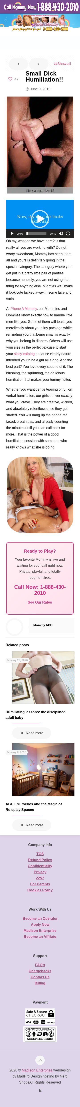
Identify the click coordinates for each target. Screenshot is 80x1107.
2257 (40, 878)
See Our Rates (40, 602)
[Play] (12, 233)
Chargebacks (40, 971)
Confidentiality (40, 866)
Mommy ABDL (43, 625)
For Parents (40, 884)
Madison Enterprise (40, 930)
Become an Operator (40, 918)
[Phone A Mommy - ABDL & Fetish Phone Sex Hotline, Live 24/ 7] (41, 6)
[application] (40, 219)
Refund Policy (40, 860)
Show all (64, 64)
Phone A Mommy (23, 309)
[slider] (36, 233)
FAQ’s (40, 965)
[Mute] (61, 233)
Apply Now (40, 924)
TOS (40, 854)
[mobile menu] (74, 7)
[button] (40, 219)
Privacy (40, 872)
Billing (40, 983)
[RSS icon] (40, 1090)
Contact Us (40, 977)
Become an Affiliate (40, 937)
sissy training (24, 354)
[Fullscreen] (68, 233)
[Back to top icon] (40, 1060)
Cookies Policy (40, 890)
